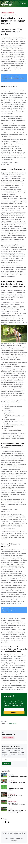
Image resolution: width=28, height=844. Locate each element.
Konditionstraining (12, 801)
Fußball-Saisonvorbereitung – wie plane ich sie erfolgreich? (17, 811)
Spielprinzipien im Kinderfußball (16, 782)
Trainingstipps (11, 774)
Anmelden (14, 712)
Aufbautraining (11, 794)
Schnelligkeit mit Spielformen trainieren (15, 789)
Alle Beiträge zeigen (8, 737)
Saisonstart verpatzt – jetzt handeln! (17, 776)
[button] (25, 3)
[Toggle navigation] (22, 3)
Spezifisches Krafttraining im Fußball (15, 796)
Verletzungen (11, 12)
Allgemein (4, 12)
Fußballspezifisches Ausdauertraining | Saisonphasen (16, 803)
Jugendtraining (11, 780)
